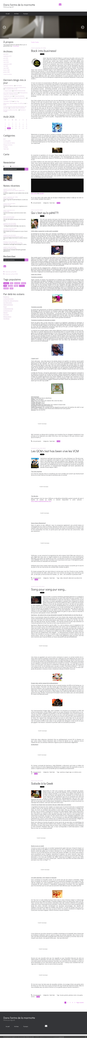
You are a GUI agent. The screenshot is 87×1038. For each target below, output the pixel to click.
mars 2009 (6, 68)
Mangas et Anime (7, 145)
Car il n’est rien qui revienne (10, 93)
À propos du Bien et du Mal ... (10, 110)
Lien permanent (37, 203)
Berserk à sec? (7, 205)
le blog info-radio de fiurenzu (10, 301)
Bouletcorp (6, 297)
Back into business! (8, 198)
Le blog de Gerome (8, 309)
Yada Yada (6, 149)
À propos (25, 13)
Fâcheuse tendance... (8, 85)
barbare (6, 283)
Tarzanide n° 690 (7, 101)
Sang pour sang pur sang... (10, 248)
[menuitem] (7, 14)
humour (10, 286)
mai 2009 (5, 66)
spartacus (62, 772)
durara (33, 996)
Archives (16, 13)
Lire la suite (16, 46)
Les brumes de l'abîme (9, 143)
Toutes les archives (7, 74)
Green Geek (6, 211)
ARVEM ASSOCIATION (19, 91)
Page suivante (80, 1002)
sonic (11, 288)
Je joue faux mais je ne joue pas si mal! (13, 236)
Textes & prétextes (19, 96)
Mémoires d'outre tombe (9, 224)
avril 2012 (5, 54)
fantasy (22, 286)
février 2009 (6, 70)
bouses (23, 283)
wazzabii (41, 193)
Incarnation (19, 85)
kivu (12, 283)
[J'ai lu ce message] (85, 1036)
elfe (5, 286)
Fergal (5, 307)
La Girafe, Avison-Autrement (17, 108)
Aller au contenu (5, 1)
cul (72, 772)
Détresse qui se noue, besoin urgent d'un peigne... (14, 191)
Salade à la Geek (42, 783)
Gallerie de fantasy (8, 305)
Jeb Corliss (34, 193)
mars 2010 (6, 62)
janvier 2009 (6, 72)
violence (76, 772)
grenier (66, 995)
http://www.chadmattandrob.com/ (41, 501)
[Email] (60, 4)
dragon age (69, 772)
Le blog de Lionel (7, 310)
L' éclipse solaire (7, 91)
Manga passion (7, 316)
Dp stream (6, 314)
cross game (80, 995)
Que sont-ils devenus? (9, 230)
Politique (5, 147)
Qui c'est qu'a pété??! (8, 218)
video (61, 578)
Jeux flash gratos (7, 303)
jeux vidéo (17, 283)
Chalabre (5, 99)
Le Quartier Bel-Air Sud (11, 89)
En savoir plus (61, 1036)
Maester (5, 312)
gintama (71, 995)
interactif (65, 578)
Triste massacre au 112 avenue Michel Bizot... (14, 87)
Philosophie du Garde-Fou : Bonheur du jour (15, 93)
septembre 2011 (7, 56)
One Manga (6, 318)
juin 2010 (5, 58)
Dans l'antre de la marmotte (19, 4)
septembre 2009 (7, 64)
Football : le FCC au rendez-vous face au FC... (14, 98)
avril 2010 (5, 60)
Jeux (4, 139)
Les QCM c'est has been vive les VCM (12, 243)
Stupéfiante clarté (7, 96)
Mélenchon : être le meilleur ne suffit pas (13, 103)
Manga (16, 286)
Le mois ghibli (6, 141)
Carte (6, 154)
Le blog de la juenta (8, 299)
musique (6, 288)
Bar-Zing (16, 101)
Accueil (7, 13)
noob (74, 995)
